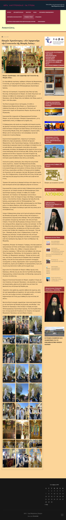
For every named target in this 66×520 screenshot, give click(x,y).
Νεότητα (28, 12)
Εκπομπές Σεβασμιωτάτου (46, 12)
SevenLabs (35, 516)
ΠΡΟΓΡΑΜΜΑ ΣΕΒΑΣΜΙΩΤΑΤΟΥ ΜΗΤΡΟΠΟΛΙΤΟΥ (55, 268)
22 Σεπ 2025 (6, 36)
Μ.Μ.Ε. (35, 12)
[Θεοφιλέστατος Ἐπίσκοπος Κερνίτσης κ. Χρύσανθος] (54, 321)
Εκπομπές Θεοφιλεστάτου (14, 17)
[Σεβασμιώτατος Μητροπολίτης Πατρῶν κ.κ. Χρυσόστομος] (54, 230)
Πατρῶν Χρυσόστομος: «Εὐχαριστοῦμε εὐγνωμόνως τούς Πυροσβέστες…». (57, 279)
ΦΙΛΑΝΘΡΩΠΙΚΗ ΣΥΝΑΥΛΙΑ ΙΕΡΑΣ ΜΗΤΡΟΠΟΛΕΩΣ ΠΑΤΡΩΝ (57, 243)
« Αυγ (46, 504)
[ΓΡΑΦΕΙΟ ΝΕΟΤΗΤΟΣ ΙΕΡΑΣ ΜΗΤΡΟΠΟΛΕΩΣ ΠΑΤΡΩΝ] (54, 115)
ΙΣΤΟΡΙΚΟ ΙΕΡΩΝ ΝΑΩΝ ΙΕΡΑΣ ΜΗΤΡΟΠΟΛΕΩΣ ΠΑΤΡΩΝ (21, 21)
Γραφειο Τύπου (28, 17)
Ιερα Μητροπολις (18, 12)
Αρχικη (9, 12)
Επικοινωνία (41, 21)
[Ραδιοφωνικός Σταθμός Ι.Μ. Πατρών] (54, 175)
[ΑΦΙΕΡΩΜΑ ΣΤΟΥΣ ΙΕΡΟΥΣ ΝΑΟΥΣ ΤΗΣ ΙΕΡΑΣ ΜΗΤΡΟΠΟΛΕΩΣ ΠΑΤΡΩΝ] (54, 157)
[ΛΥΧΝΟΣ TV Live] (54, 195)
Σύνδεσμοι (38, 17)
